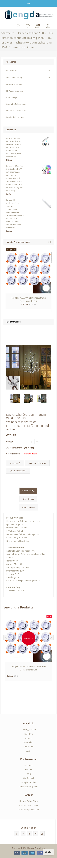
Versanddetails (28, 507)
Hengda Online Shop (36, 848)
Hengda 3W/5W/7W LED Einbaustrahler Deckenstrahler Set (28, 299)
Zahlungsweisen (28, 729)
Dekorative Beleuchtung (16, 104)
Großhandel (28, 778)
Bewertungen (28, 499)
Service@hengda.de (30, 809)
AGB (28, 751)
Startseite (7, 33)
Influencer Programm (28, 786)
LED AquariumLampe (14, 91)
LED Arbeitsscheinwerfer (16, 110)
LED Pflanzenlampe (14, 84)
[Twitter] (16, 833)
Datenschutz (28, 742)
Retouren (28, 733)
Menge (9, 441)
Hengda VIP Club (28, 782)
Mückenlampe (11, 97)
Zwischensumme (14, 447)
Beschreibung (28, 490)
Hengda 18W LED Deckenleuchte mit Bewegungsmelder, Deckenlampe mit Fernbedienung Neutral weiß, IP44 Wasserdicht (14, 147)
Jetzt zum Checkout (37, 463)
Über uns (28, 765)
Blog (28, 773)
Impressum (28, 746)
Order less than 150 (31, 33)
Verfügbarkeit (13, 453)
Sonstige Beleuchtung (15, 117)
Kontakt (28, 769)
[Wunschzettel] (28, 26)
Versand (28, 738)
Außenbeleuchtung (14, 77)
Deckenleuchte (12, 70)
